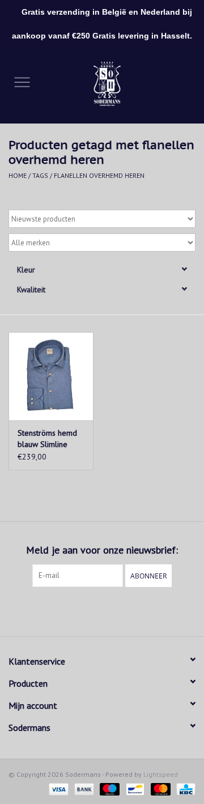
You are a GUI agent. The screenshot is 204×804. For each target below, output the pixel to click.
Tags (40, 175)
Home (17, 175)
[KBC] (184, 788)
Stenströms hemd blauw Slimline (47, 438)
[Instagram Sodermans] (112, 610)
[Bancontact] (133, 788)
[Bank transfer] (83, 788)
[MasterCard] (159, 788)
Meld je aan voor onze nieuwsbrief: (102, 550)
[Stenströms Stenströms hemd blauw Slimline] (51, 376)
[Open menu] (22, 81)
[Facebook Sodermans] (92, 610)
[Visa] (57, 788)
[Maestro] (108, 788)
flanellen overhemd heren (99, 175)
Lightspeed (160, 774)
